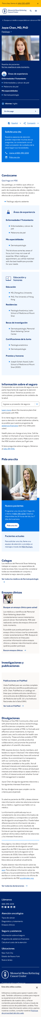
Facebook (5, 907)
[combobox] (20, 404)
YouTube (11, 907)
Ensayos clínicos (8, 925)
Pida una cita (14, 157)
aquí (3, 870)
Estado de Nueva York (11, 956)
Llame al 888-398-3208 (19, 153)
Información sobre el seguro (13, 935)
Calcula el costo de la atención (14, 942)
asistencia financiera (10, 426)
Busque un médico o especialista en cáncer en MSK (22, 20)
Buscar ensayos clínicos (13, 650)
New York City (7, 953)
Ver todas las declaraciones (13, 886)
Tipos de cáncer (8, 918)
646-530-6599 (24, 3)
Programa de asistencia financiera (15, 939)
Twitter (8, 907)
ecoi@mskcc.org (27, 878)
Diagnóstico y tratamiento (12, 921)
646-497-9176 (9, 449)
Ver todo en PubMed (11, 706)
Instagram (2, 907)
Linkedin (14, 907)
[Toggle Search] (30, 11)
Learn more (6, 410)
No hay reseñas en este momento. (16, 67)
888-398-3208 (19, 514)
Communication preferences (13, 983)
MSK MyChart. (27, 547)
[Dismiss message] (38, 3)
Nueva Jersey (7, 960)
